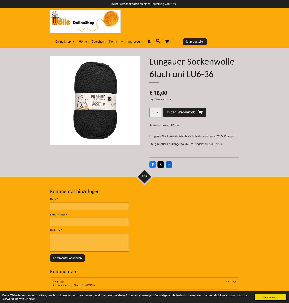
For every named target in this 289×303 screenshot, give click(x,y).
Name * (54, 199)
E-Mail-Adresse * (58, 215)
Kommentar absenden (67, 258)
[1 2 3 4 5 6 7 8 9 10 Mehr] (155, 112)
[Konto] (149, 41)
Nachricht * (56, 230)
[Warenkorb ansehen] (166, 41)
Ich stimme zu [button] (270, 297)
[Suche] (158, 41)
